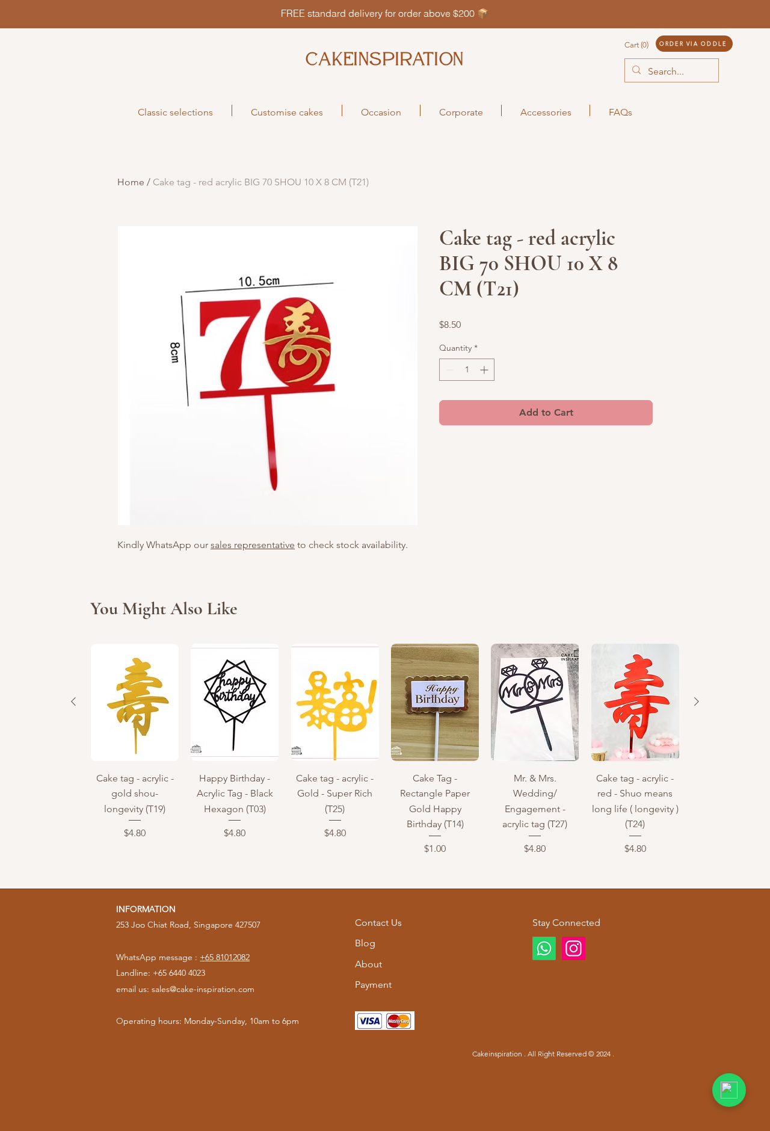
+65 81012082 (225, 957)
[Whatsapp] (544, 948)
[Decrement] (448, 369)
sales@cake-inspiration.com (203, 989)
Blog (365, 943)
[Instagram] (573, 948)
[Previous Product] (73, 701)
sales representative (253, 544)
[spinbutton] (467, 369)
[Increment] (485, 369)
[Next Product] (696, 701)
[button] (648, 44)
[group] (385, 750)
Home (130, 182)
